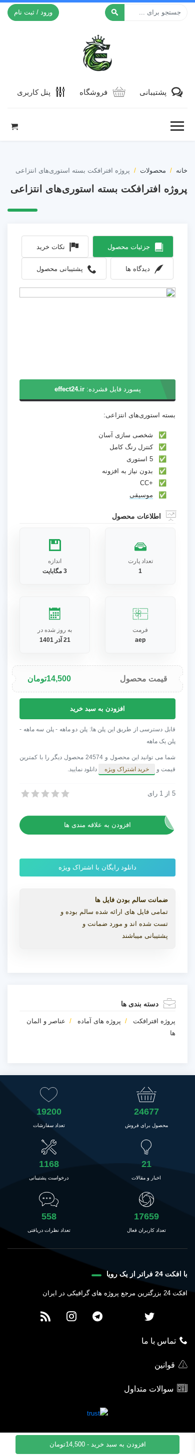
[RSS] (45, 1317)
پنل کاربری (33, 92)
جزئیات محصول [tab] (129, 247)
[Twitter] (149, 1317)
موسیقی (141, 495)
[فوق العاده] (65, 794)
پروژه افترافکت (154, 1021)
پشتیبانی (153, 92)
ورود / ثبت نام (33, 12)
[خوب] (55, 794)
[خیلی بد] (25, 794)
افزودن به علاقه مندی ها (97, 825)
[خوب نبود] (35, 794)
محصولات (153, 170)
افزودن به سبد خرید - (98, 1444)
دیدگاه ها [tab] (138, 269)
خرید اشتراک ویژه (126, 769)
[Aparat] (123, 1317)
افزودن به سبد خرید (97, 708)
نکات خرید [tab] (50, 247)
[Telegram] (97, 1317)
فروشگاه (94, 92)
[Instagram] (71, 1317)
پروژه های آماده (99, 1021)
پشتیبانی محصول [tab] (59, 269)
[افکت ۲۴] (98, 51)
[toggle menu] (177, 126)
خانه (182, 170)
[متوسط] (45, 794)
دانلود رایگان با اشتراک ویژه (97, 867)
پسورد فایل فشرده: (97, 389)
